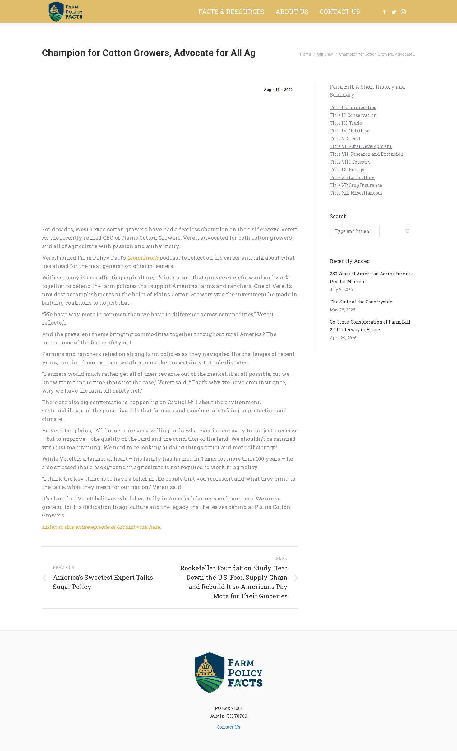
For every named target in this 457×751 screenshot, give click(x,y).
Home (305, 54)
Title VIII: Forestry (350, 162)
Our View (325, 54)
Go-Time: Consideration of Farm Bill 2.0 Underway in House (370, 326)
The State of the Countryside (361, 302)
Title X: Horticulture (352, 177)
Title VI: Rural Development (361, 146)
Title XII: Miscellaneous (356, 193)
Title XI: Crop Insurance (356, 185)
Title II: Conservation (353, 115)
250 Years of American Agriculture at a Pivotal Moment (372, 277)
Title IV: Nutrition (350, 131)
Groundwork (142, 257)
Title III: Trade (346, 123)
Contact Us (228, 727)
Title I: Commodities (353, 107)
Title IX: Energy (347, 170)
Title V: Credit (345, 138)
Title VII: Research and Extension (367, 154)
